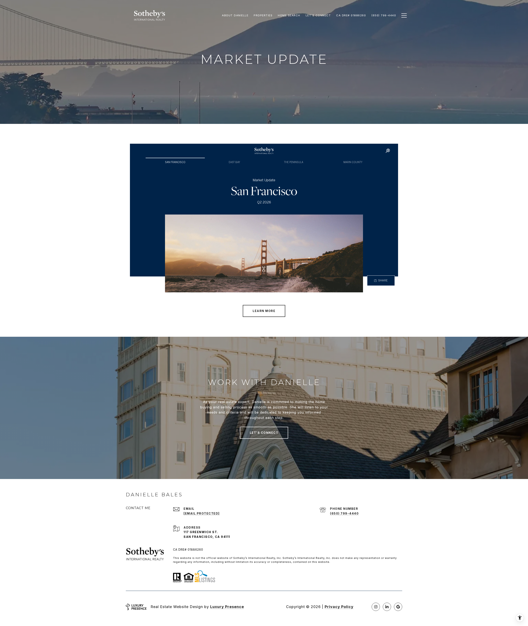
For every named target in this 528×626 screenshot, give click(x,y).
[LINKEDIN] (387, 607)
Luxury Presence (227, 607)
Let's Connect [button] (264, 432)
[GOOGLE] (398, 607)
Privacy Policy (339, 607)
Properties (263, 15)
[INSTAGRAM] (376, 607)
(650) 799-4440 (344, 513)
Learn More (264, 311)
